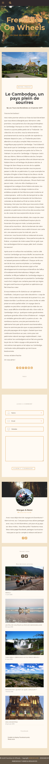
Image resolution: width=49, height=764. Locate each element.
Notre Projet (24, 87)
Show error (11, 739)
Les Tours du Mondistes (18, 108)
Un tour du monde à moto (24, 35)
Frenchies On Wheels (24, 24)
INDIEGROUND (34, 758)
